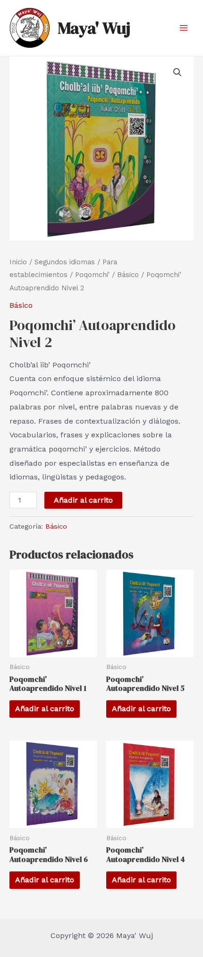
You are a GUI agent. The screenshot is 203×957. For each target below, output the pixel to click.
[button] (177, 72)
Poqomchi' (92, 274)
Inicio (18, 262)
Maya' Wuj (94, 28)
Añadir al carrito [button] (44, 708)
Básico (128, 274)
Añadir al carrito (83, 500)
